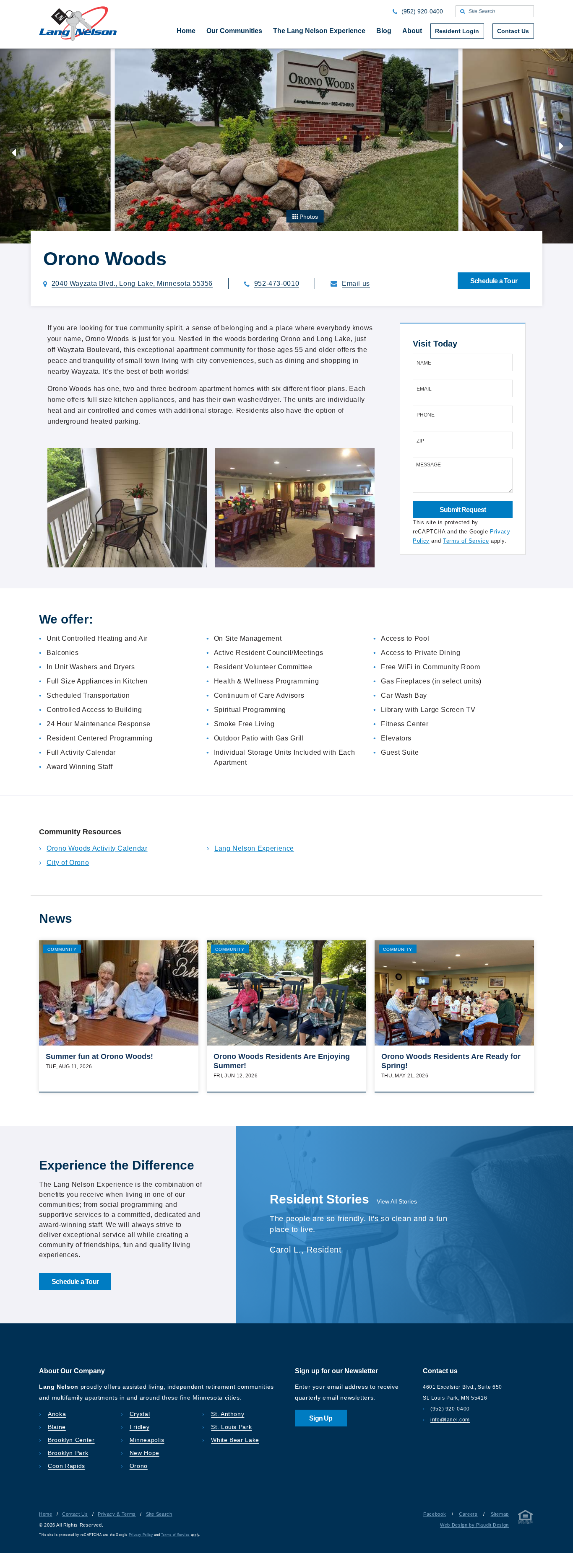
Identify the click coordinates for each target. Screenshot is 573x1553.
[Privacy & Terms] (525, 1518)
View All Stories (397, 1201)
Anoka (57, 1414)
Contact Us (75, 1514)
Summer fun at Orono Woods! (99, 1056)
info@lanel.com (450, 1420)
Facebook (434, 1514)
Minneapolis (147, 1440)
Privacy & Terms (117, 1514)
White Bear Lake (235, 1440)
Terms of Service (466, 541)
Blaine (57, 1427)
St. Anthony (227, 1414)
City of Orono (68, 862)
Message (428, 465)
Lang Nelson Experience (254, 848)
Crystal (140, 1414)
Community (62, 949)
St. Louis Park (231, 1427)
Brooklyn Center (71, 1440)
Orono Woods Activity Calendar (97, 848)
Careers (468, 1514)
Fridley (139, 1427)
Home (45, 1514)
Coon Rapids (66, 1465)
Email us (356, 283)
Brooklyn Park (68, 1452)
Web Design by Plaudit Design (474, 1524)
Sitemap (500, 1514)
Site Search (159, 1514)
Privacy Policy (141, 1535)
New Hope (144, 1452)
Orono (139, 1465)
